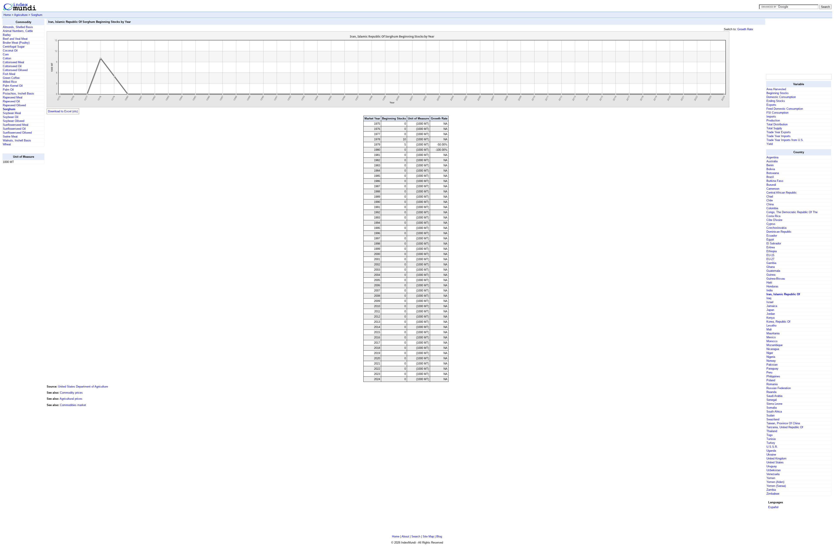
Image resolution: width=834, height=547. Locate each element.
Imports (771, 116)
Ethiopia (771, 251)
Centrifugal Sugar (14, 46)
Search (415, 536)
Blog (439, 536)
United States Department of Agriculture (83, 386)
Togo (769, 435)
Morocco (771, 341)
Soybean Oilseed (13, 121)
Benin (770, 165)
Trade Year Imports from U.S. (785, 140)
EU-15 (770, 255)
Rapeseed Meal (12, 97)
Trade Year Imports (778, 136)
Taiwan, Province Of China (783, 423)
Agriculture (21, 15)
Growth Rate (745, 29)
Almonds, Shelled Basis (18, 27)
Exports (771, 104)
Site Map (428, 536)
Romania (772, 384)
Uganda (771, 450)
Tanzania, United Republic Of (784, 427)
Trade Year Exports (778, 132)
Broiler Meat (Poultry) (16, 42)
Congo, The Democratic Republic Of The (791, 212)
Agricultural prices (71, 398)
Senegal (771, 399)
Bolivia (770, 169)
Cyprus (770, 223)
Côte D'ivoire (774, 220)
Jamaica (771, 306)
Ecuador (771, 235)
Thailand (771, 431)
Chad (769, 196)
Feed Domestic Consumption (784, 108)
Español (773, 507)
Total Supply (774, 128)
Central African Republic (781, 192)
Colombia (772, 208)
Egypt (770, 239)
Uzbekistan (773, 470)
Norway (771, 360)
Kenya (770, 317)
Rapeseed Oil (11, 101)
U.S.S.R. (772, 446)
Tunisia (771, 439)
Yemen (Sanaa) (776, 485)
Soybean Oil (10, 117)
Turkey (770, 442)
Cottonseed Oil (12, 66)
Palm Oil (8, 89)
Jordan (770, 313)
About (405, 536)
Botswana (772, 173)
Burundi (771, 184)
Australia (772, 161)
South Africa (774, 411)
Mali (769, 329)
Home (7, 15)
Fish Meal (9, 74)
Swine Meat (10, 136)
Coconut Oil (10, 50)
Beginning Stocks (777, 93)
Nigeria (770, 356)
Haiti (769, 282)
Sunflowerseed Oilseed (17, 132)
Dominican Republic (778, 231)
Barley (7, 34)
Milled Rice (10, 81)
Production (773, 120)
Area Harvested (776, 89)
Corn (6, 54)
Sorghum (36, 15)
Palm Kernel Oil (13, 85)
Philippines (773, 376)
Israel (769, 302)
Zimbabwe (772, 493)
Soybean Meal (12, 113)
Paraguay (772, 368)
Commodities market (73, 405)
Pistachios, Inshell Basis (18, 93)
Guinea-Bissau (775, 278)
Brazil (770, 177)
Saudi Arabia (774, 396)
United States (775, 462)
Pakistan (772, 364)
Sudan (770, 415)
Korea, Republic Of (778, 321)
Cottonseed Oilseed (15, 70)
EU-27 (770, 259)
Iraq (768, 298)
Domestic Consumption (781, 97)
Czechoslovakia (776, 227)
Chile (769, 200)
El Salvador (773, 243)
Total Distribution (777, 124)
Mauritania (772, 333)
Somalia (771, 407)
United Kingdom (776, 458)
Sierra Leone (774, 403)
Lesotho (771, 325)
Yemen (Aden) (775, 482)
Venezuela (772, 474)
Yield (769, 144)
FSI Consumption (777, 112)
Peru (769, 372)
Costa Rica (773, 216)
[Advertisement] (19, 232)
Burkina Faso (774, 180)
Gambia (771, 263)
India (769, 290)
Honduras (772, 286)
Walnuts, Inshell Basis (17, 140)
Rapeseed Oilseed (14, 105)
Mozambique (774, 345)
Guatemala (773, 270)
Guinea (770, 274)
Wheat (7, 144)
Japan (770, 310)
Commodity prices (71, 392)
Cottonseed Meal (13, 62)
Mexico (771, 337)
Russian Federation (778, 388)
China (770, 204)
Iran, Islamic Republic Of (783, 294)
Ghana (770, 267)
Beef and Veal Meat (15, 38)
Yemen (770, 478)
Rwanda (771, 392)
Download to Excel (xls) (63, 111)
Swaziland (772, 419)
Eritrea (770, 247)
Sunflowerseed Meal (15, 124)
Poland (770, 380)
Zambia (771, 489)
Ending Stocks (775, 101)
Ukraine (771, 454)
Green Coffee (11, 78)
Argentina (772, 157)
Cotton (7, 58)
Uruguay (771, 466)
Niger (769, 353)
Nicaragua (772, 349)
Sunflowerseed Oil (14, 128)
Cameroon (772, 188)
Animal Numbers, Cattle (18, 31)
